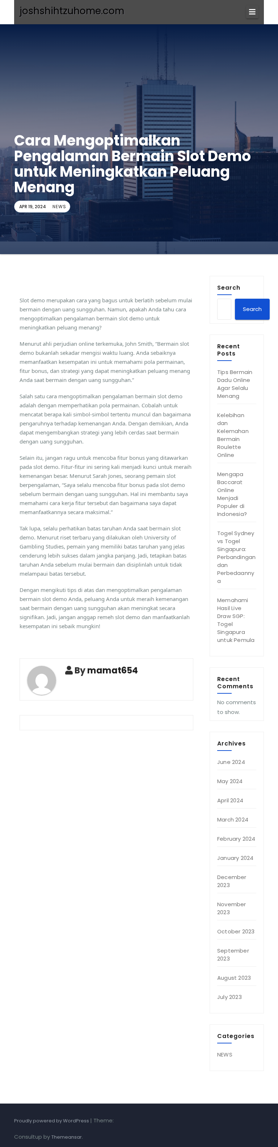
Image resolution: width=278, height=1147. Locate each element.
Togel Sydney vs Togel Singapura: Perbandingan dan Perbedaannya (236, 557)
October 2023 (235, 931)
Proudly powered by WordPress (52, 1120)
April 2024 (230, 800)
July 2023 (229, 997)
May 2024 (230, 781)
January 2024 (235, 858)
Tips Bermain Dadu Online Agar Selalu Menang (234, 384)
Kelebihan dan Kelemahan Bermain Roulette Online (233, 435)
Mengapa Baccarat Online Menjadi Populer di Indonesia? (232, 494)
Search (228, 287)
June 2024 (231, 762)
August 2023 (234, 978)
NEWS (59, 206)
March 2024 (232, 819)
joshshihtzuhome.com (72, 10)
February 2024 (236, 839)
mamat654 (112, 670)
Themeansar (66, 1137)
